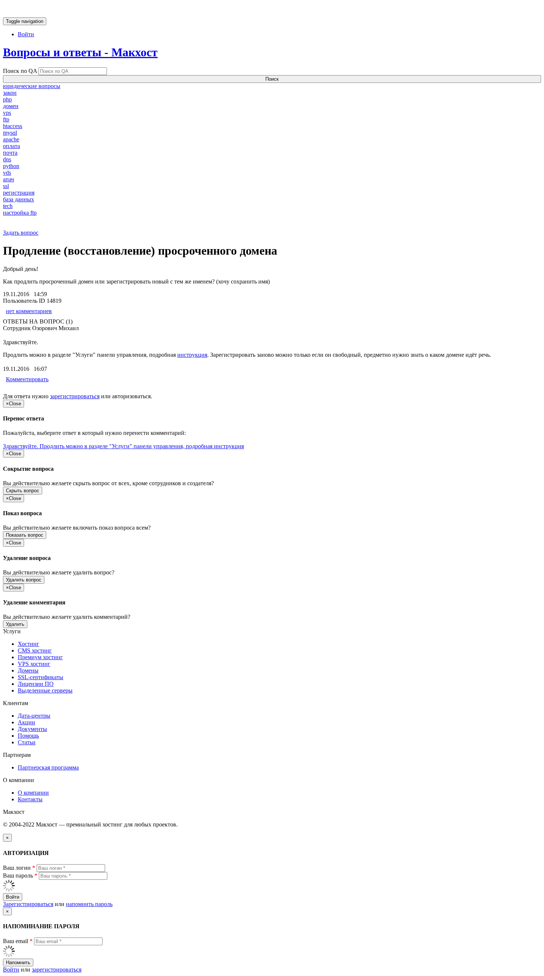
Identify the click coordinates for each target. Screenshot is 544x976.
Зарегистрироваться (28, 904)
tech (8, 206)
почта (10, 153)
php (7, 99)
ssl (6, 186)
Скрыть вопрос (22, 490)
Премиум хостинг (40, 657)
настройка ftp (20, 212)
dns (7, 159)
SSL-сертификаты (40, 677)
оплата (11, 146)
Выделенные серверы (45, 690)
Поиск (272, 79)
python (11, 166)
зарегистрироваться (75, 396)
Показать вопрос (24, 535)
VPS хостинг (34, 664)
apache (11, 139)
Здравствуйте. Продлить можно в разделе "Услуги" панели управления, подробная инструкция (123, 446)
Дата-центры (34, 715)
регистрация (18, 193)
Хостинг (28, 644)
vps (7, 113)
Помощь (28, 735)
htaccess (12, 126)
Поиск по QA (20, 71)
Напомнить (18, 962)
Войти (26, 34)
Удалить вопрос (23, 580)
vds (7, 173)
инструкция (192, 355)
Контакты (30, 799)
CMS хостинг (35, 650)
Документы (32, 729)
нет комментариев (29, 311)
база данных (18, 199)
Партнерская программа (48, 767)
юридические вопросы (31, 86)
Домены (28, 670)
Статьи (27, 742)
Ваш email (18, 941)
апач (8, 179)
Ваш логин (19, 868)
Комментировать (27, 379)
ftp (6, 119)
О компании (33, 792)
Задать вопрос (20, 232)
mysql (10, 133)
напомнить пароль (89, 904)
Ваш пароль (20, 875)
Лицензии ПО (36, 684)
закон (10, 93)
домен (11, 106)
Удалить (15, 624)
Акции (26, 722)
